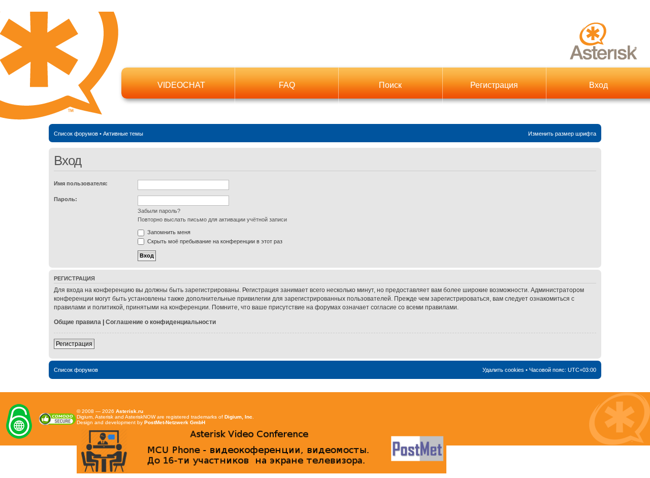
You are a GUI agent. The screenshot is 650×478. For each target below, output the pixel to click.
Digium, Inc (238, 417)
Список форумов (76, 134)
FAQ (287, 85)
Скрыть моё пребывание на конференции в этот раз (214, 241)
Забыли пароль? (159, 211)
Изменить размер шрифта (562, 134)
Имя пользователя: (81, 183)
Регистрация (494, 85)
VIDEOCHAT (181, 85)
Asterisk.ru (129, 411)
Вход (598, 85)
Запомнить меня (168, 232)
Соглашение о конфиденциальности (161, 322)
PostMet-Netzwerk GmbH (174, 422)
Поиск (390, 85)
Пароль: (65, 199)
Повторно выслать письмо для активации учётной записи (212, 219)
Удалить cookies (503, 370)
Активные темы (123, 134)
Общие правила (77, 322)
